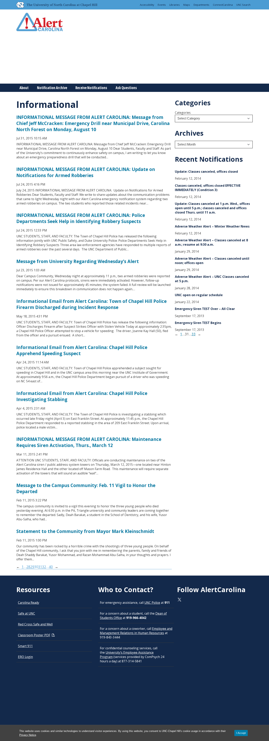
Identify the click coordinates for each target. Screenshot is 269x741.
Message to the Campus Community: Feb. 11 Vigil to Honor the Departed (85, 488)
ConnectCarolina (223, 5)
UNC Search (243, 5)
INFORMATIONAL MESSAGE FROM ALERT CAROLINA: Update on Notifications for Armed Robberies (85, 172)
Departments (201, 5)
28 (28, 567)
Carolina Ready (28, 602)
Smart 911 (25, 646)
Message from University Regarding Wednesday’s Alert (77, 261)
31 (40, 567)
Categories (183, 112)
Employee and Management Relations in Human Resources (136, 630)
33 (194, 334)
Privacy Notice (27, 735)
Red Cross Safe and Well (35, 624)
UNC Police (152, 602)
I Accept (241, 733)
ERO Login (25, 657)
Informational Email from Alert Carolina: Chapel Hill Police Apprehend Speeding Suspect (81, 350)
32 (44, 567)
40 (51, 567)
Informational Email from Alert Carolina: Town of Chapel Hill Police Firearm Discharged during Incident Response (91, 304)
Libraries (174, 5)
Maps (186, 5)
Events (162, 5)
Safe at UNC (26, 613)
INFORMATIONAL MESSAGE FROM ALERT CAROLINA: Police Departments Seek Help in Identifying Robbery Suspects (80, 218)
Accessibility (147, 5)
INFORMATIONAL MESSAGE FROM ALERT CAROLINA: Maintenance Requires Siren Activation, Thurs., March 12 (88, 442)
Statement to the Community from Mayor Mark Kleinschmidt (85, 531)
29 (32, 567)
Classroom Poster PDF (34, 635)
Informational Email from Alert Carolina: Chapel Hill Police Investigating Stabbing (81, 396)
